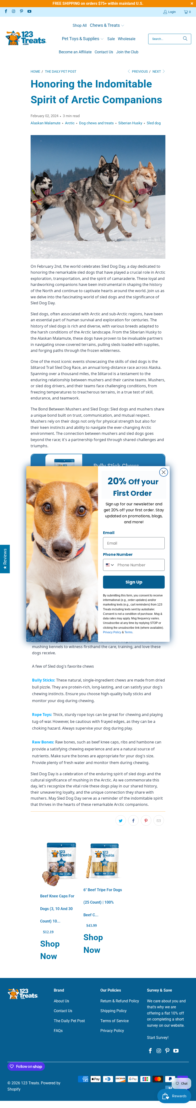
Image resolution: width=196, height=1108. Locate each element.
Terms (128, 632)
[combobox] (109, 565)
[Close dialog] (163, 472)
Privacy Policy (112, 632)
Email (108, 532)
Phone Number (118, 554)
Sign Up (133, 582)
